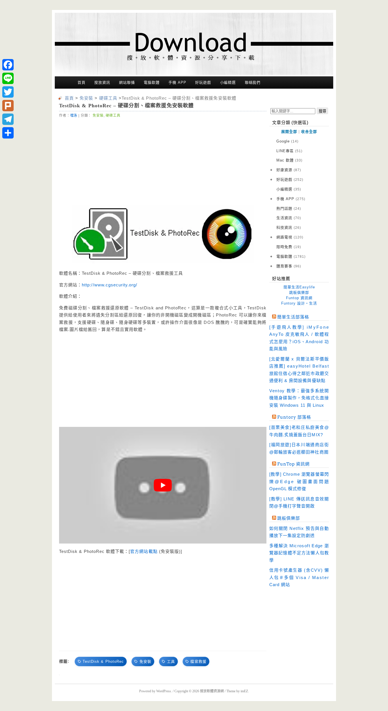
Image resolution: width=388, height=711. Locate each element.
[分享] (8, 133)
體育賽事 (288, 266)
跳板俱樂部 (299, 292)
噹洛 (74, 116)
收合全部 (309, 131)
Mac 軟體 (289, 160)
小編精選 (228, 82)
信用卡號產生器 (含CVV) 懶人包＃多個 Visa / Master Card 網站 (299, 577)
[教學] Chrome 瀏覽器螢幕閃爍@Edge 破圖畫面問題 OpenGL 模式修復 (299, 481)
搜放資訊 (102, 82)
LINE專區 (289, 151)
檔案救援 (198, 661)
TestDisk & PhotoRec (103, 661)
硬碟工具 (113, 116)
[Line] (8, 78)
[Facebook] (8, 65)
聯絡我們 (253, 82)
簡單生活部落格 (293, 317)
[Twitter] (8, 92)
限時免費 (288, 247)
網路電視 (289, 237)
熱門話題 (288, 208)
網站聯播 (127, 82)
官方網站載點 (143, 551)
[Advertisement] (162, 161)
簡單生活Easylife (299, 287)
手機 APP (177, 82)
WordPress (163, 691)
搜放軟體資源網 (212, 691)
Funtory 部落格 (294, 417)
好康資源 (288, 170)
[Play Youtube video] (162, 485)
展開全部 (289, 131)
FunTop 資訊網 (293, 464)
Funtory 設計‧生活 (299, 303)
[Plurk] (8, 105)
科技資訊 (288, 227)
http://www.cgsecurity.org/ (109, 284)
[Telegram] (8, 119)
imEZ (244, 691)
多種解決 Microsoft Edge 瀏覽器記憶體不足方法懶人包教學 (299, 553)
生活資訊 (288, 218)
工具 (171, 661)
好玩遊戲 (203, 82)
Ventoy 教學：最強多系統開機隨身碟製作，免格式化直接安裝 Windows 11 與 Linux (299, 398)
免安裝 (98, 116)
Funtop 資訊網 (299, 298)
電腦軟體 (152, 82)
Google (287, 141)
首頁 (81, 82)
